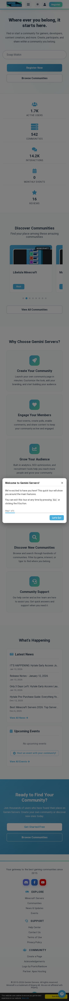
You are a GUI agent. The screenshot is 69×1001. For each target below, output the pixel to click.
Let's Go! (56, 517)
